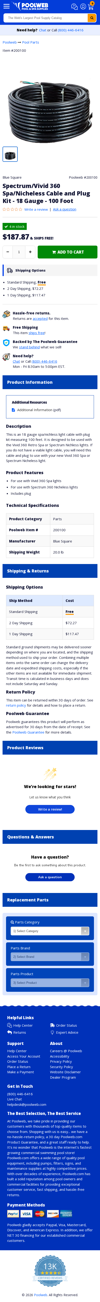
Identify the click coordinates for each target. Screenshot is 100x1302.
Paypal (51, 1224)
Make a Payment (20, 1072)
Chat (42, 30)
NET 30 (13, 1235)
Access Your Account (23, 1056)
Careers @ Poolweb (66, 1050)
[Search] (92, 18)
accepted (40, 318)
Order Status (66, 1025)
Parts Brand (20, 948)
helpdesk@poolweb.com (26, 1104)
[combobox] (50, 17)
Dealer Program (63, 1077)
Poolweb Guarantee (28, 732)
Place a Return (18, 1066)
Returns (19, 1032)
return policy (16, 705)
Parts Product (22, 973)
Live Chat (14, 1099)
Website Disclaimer (65, 1072)
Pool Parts (30, 42)
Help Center (23, 1025)
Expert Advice (67, 1032)
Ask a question (64, 209)
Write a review (36, 209)
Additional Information (34, 409)
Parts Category (27, 922)
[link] (67, 252)
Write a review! (50, 809)
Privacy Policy (61, 1061)
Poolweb (10, 42)
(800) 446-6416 (70, 30)
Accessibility (59, 1056)
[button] (75, 7)
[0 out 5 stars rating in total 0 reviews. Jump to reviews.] (13, 209)
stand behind (29, 347)
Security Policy (61, 1066)
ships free (37, 332)
